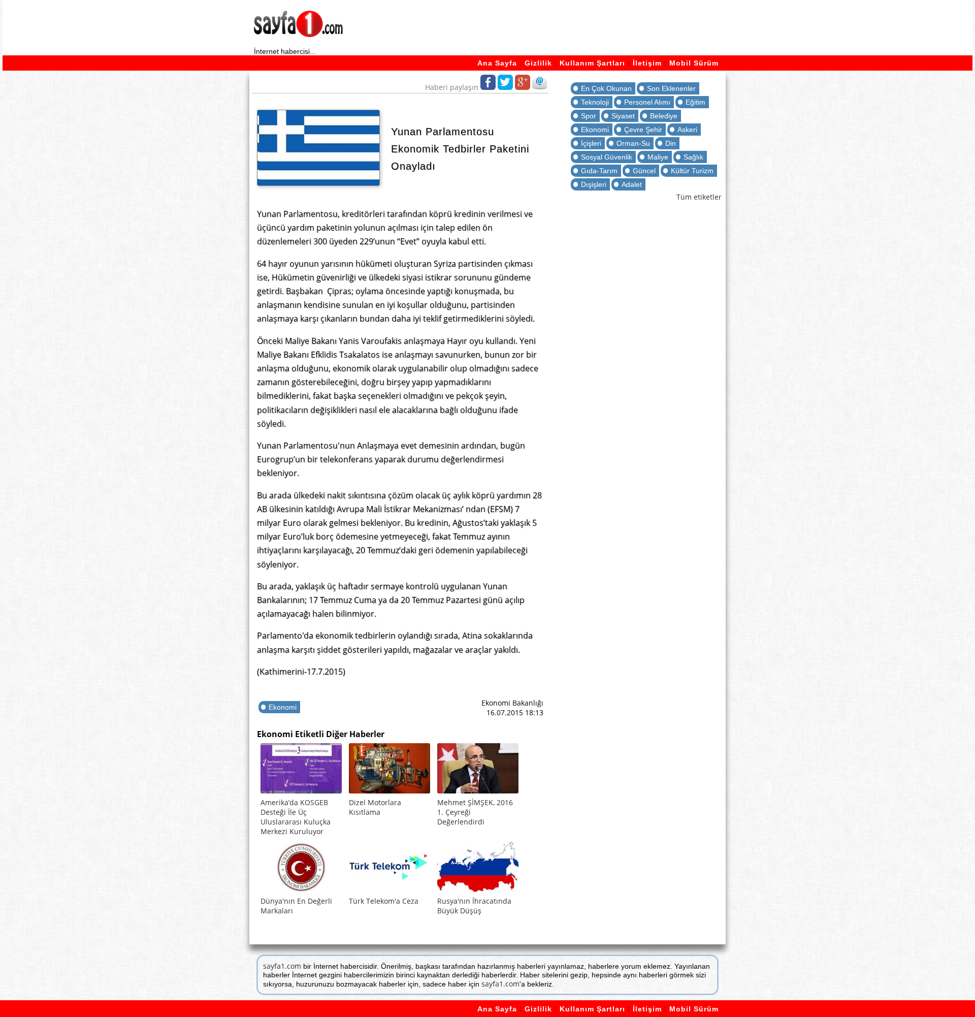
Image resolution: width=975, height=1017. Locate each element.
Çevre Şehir (643, 129)
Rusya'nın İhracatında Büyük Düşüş (474, 905)
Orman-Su (633, 143)
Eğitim (695, 102)
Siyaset (623, 116)
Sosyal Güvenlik (606, 157)
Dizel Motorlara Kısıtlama (375, 807)
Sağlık (693, 157)
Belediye (663, 116)
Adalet (632, 184)
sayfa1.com (282, 966)
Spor (588, 116)
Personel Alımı (647, 102)
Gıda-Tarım (599, 171)
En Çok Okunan (606, 88)
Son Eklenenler (671, 88)
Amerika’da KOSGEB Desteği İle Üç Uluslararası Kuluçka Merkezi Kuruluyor (296, 817)
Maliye (657, 157)
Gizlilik (538, 63)
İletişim (647, 63)
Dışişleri (593, 184)
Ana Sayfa (497, 63)
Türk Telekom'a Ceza (383, 901)
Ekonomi (283, 707)
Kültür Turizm (692, 171)
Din (670, 143)
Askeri (687, 129)
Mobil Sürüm (694, 63)
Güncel (644, 171)
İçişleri (591, 143)
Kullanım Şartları (592, 63)
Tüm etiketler (699, 197)
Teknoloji (595, 102)
